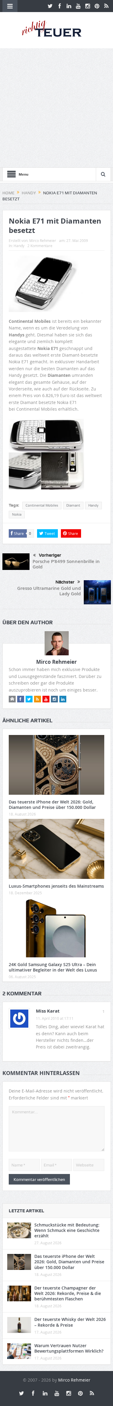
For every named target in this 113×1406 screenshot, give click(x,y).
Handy (19, 245)
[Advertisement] (56, 107)
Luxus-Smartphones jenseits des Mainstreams (56, 886)
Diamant (73, 505)
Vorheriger (50, 555)
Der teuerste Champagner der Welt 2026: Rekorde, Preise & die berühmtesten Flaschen (67, 1293)
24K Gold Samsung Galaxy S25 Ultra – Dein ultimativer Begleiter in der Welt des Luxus (53, 967)
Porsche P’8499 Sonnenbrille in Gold (66, 564)
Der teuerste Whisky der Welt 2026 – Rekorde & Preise (70, 1322)
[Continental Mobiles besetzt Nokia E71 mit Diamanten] (46, 457)
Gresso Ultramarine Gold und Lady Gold (49, 591)
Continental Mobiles (42, 505)
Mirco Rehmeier (42, 240)
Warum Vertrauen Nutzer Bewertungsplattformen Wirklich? (68, 1348)
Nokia (16, 514)
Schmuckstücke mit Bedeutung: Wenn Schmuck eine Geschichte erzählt (66, 1230)
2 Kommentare (39, 245)
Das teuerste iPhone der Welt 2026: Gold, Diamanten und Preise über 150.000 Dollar (52, 804)
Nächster (64, 582)
